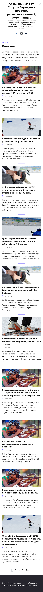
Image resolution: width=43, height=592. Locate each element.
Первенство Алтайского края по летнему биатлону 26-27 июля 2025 (20, 491)
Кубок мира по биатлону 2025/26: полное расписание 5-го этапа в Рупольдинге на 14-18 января (19, 190)
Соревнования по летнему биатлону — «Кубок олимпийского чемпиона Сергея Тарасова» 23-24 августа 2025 (21, 393)
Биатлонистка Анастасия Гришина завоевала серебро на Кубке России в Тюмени (21, 341)
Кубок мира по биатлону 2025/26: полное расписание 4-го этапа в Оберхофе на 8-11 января (19, 241)
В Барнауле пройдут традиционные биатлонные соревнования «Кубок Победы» (20, 290)
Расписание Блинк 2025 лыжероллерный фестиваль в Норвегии (17, 444)
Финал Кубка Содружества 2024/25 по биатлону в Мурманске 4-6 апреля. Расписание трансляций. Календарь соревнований (21, 540)
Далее (28, 570)
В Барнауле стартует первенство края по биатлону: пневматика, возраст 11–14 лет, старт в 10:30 (19, 90)
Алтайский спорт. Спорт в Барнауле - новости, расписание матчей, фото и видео (21, 10)
